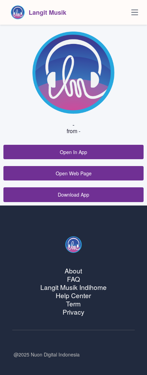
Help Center (73, 295)
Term (73, 303)
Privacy (73, 311)
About (73, 270)
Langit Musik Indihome (73, 287)
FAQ (73, 278)
